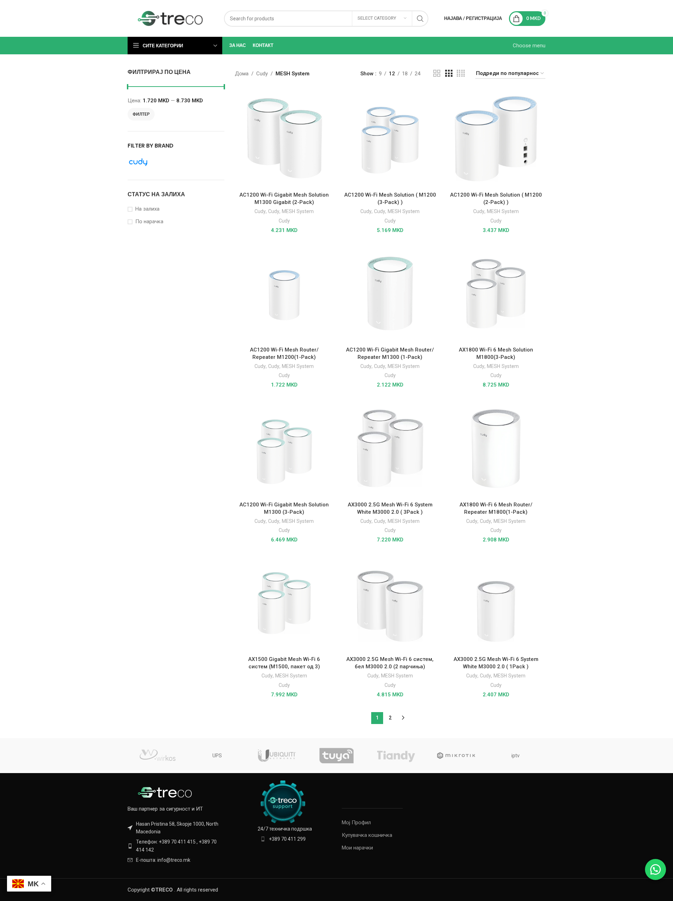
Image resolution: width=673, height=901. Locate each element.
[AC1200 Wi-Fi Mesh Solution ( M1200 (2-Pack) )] (496, 138)
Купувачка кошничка (367, 835)
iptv (515, 755)
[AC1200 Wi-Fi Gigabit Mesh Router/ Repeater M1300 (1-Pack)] (390, 293)
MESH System (298, 211)
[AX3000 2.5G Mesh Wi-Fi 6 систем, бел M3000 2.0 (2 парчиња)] (390, 603)
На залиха (147, 209)
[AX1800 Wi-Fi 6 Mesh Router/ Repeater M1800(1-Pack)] (496, 448)
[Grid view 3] (448, 74)
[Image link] (166, 792)
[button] (655, 869)
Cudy (262, 73)
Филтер (141, 114)
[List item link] (176, 846)
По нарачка (149, 221)
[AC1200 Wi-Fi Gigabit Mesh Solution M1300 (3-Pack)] (284, 448)
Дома (242, 73)
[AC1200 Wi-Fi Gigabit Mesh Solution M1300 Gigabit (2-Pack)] (284, 138)
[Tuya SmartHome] (336, 755)
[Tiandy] (396, 755)
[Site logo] (170, 18)
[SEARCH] (420, 19)
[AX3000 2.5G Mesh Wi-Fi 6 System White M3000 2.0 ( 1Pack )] (496, 603)
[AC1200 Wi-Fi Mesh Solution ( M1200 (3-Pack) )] (390, 138)
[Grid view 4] (461, 74)
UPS (217, 755)
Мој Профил (356, 822)
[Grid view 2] (436, 74)
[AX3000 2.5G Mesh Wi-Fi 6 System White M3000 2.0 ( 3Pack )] (390, 448)
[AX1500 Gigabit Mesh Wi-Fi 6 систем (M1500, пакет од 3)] (284, 603)
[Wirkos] (157, 755)
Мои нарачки (357, 848)
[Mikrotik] (455, 755)
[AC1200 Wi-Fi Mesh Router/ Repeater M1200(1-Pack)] (284, 293)
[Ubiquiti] (277, 755)
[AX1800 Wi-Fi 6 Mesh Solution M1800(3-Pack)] (496, 293)
